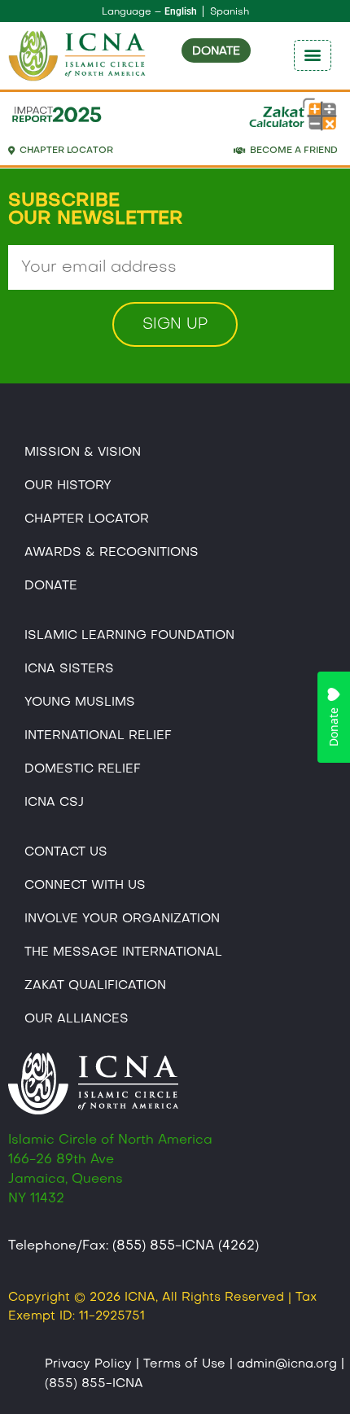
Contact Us (65, 852)
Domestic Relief (82, 769)
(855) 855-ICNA (94, 1384)
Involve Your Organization (122, 919)
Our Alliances (76, 1019)
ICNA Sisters (69, 669)
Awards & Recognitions (111, 552)
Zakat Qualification (95, 986)
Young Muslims (79, 702)
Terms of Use (184, 1364)
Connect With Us (85, 885)
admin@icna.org (287, 1364)
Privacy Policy (88, 1364)
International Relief (98, 736)
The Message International (123, 952)
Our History (68, 486)
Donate (50, 586)
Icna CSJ (54, 802)
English (180, 11)
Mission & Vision (82, 452)
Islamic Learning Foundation (129, 635)
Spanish (229, 12)
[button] (312, 55)
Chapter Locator (86, 519)
